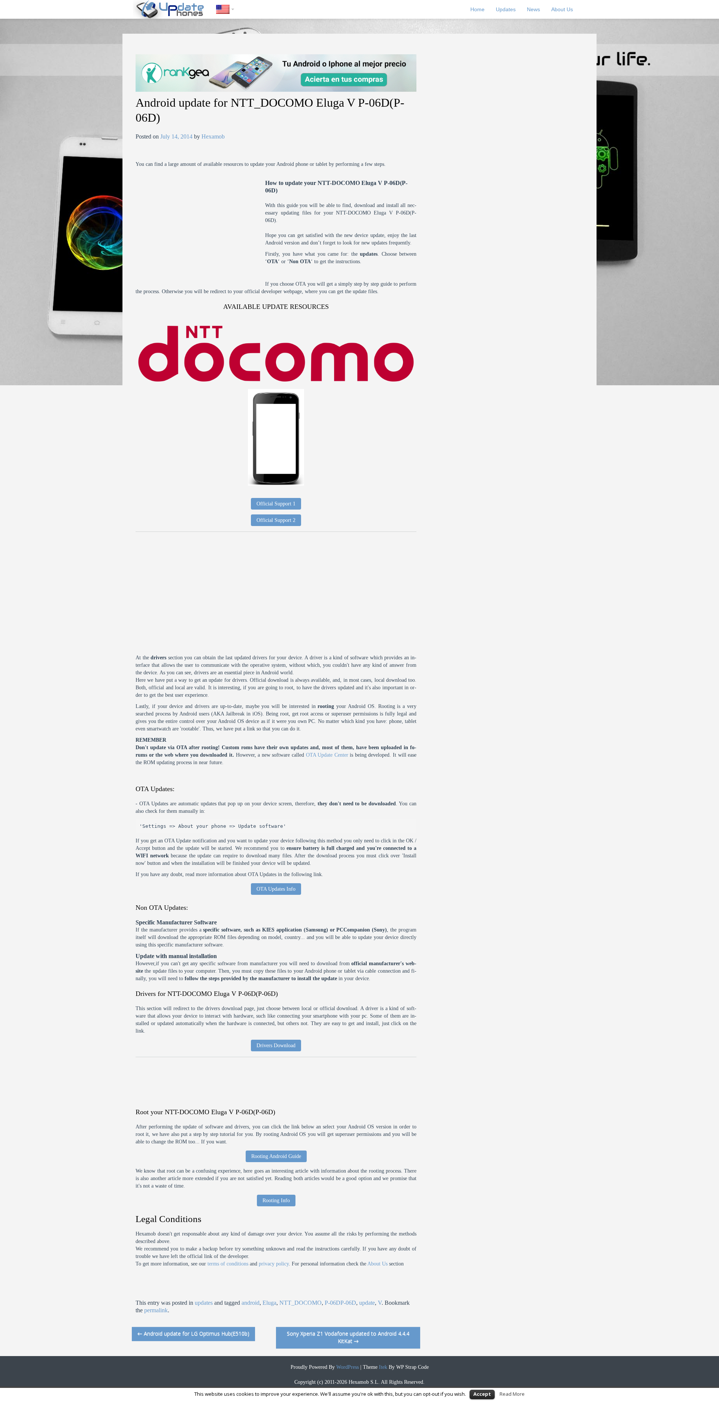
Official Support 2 (276, 520)
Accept (482, 1394)
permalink (156, 1310)
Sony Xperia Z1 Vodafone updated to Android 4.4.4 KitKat (348, 1337)
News (533, 9)
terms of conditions (227, 1264)
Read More (512, 1394)
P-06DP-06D (340, 1303)
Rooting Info (276, 1200)
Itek (382, 1367)
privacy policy (274, 1264)
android (251, 1303)
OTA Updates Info (276, 889)
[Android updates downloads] (174, 9)
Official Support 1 (276, 504)
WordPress (347, 1367)
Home (477, 9)
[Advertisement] (200, 231)
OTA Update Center (327, 755)
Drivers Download (276, 1045)
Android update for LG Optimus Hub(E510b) (193, 1333)
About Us (562, 9)
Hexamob (213, 136)
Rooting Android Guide (276, 1156)
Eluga (269, 1303)
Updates (506, 9)
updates (204, 1303)
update (367, 1303)
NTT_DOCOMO (300, 1303)
